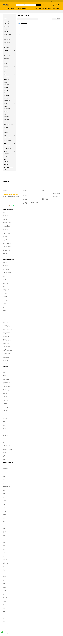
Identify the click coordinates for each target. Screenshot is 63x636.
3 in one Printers (5, 410)
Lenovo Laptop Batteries (7, 225)
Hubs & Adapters (7, 29)
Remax (4, 528)
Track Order (39, 1)
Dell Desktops (6, 63)
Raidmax (4, 601)
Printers (5, 129)
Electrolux (4, 611)
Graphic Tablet (6, 79)
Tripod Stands (6, 153)
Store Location (32, 1)
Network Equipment (7, 36)
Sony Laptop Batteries (6, 237)
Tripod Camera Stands (6, 330)
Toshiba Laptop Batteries (7, 233)
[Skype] (11, 205)
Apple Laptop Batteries (7, 222)
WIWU (5, 169)
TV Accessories (6, 156)
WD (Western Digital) (6, 486)
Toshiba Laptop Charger (7, 246)
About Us (39, 8)
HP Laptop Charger (6, 232)
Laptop (54, 190)
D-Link (4, 507)
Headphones (6, 87)
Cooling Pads (6, 23)
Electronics (6, 69)
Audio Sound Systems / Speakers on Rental (30, 202)
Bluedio (4, 570)
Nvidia (4, 524)
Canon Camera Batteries (7, 323)
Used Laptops (6, 164)
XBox (3, 612)
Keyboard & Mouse (7, 90)
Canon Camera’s (5, 322)
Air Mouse (4, 425)
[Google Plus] (6, 205)
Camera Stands (5, 361)
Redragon (4, 560)
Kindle (5, 92)
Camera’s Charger (5, 360)
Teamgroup (4, 590)
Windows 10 (5, 293)
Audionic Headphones (6, 269)
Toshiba (4, 504)
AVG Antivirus (5, 294)
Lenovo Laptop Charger (7, 230)
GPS (3, 443)
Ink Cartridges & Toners (6, 445)
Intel (3, 574)
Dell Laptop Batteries (6, 216)
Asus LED (4, 279)
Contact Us (50, 8)
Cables (4, 280)
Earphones (4, 404)
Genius (4, 546)
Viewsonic (4, 500)
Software (5, 143)
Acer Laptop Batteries (6, 226)
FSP (3, 605)
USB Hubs (6, 162)
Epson (4, 521)
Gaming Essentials (7, 76)
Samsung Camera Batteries (7, 349)
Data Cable (6, 61)
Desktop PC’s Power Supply (7, 399)
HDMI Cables (6, 84)
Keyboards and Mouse (6, 382)
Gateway (4, 576)
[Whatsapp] (13, 205)
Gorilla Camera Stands (6, 332)
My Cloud (4, 428)
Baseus (4, 553)
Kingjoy (4, 549)
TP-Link (5, 45)
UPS (5, 159)
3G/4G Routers (5, 435)
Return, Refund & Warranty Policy (54, 1)
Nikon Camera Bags (6, 336)
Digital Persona (5, 563)
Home (36, 8)
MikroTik (4, 600)
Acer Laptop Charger (6, 239)
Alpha (4, 583)
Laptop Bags (6, 95)
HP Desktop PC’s (5, 275)
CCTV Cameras (5, 467)
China (3, 479)
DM (3, 566)
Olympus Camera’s (6, 357)
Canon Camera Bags (6, 343)
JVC (3, 586)
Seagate (4, 501)
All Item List (6, 53)
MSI (3, 581)
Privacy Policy (45, 1)
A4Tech (4, 515)
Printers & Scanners (7, 130)
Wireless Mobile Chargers (8, 167)
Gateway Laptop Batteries (7, 254)
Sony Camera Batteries (6, 326)
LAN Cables (6, 93)
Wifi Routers (5, 396)
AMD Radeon (5, 597)
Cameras (4, 319)
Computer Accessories (56, 196)
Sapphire (4, 567)
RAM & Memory (6, 42)
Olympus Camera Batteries (7, 347)
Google (4, 562)
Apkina (4, 593)
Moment (4, 542)
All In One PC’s (5, 300)
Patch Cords (5, 413)
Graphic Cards (6, 77)
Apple (4, 490)
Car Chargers (6, 58)
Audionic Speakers (6, 379)
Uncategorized (6, 47)
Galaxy (4, 607)
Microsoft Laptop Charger (7, 243)
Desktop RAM (5, 282)
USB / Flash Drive (6, 383)
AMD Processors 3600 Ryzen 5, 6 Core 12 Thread (22, 33)
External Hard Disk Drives (7, 272)
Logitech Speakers (6, 414)
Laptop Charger (7, 98)
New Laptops (6, 37)
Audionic (4, 476)
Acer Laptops (5, 240)
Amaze (5, 18)
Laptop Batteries (5, 215)
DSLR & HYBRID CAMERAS (7, 318)
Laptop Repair (25, 196)
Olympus (4, 587)
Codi (3, 584)
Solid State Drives (7, 145)
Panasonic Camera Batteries (7, 329)
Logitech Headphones (6, 407)
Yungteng (4, 591)
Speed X (4, 529)
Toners (4, 453)
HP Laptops (5, 219)
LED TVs (5, 106)
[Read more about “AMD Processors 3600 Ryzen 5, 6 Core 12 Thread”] (22, 31)
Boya (3, 618)
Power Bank (6, 127)
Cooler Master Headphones (7, 304)
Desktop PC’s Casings (6, 273)
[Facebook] (3, 205)
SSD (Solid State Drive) (6, 265)
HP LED (4, 276)
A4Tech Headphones (6, 431)
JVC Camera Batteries (6, 346)
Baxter (4, 608)
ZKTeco (4, 548)
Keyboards (6, 31)
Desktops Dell (5, 268)
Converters (6, 60)
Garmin (4, 406)
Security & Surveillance (8, 140)
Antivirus (4, 287)
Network (5, 121)
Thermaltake (5, 536)
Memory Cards (5, 393)
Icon (3, 594)
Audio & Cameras (7, 55)
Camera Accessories (6, 354)
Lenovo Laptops (7, 108)
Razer (4, 580)
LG (3, 569)
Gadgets (5, 74)
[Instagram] (10, 205)
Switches (4, 459)
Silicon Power (5, 559)
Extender (5, 71)
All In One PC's (6, 52)
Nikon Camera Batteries (6, 325)
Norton (4, 535)
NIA (3, 556)
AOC (3, 532)
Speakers (5, 146)
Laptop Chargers (7, 100)
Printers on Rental (26, 199)
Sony (3, 491)
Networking (6, 122)
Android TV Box (5, 400)
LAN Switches (5, 418)
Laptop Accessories (7, 34)
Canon (4, 494)
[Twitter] (5, 205)
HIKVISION (4, 531)
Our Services (25, 195)
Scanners (5, 138)
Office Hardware (7, 39)
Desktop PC (6, 66)
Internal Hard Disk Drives (7, 386)
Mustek (4, 577)
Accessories (6, 50)
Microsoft (4, 511)
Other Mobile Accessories (8, 124)
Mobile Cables (6, 113)
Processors (6, 132)
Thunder (4, 621)
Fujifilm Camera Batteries (7, 333)
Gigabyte (4, 514)
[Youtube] (8, 205)
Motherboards (6, 119)
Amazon (4, 604)
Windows (4, 311)
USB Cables (6, 161)
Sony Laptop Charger (6, 250)
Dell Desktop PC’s (6, 289)
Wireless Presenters (6, 439)
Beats (4, 555)
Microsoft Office (5, 290)
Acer (3, 487)
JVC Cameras (5, 356)
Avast (4, 552)
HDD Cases (6, 82)
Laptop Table (5, 253)
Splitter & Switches (7, 148)
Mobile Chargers (7, 114)
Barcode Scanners (6, 422)
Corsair (4, 493)
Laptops (5, 103)
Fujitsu (4, 539)
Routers (4, 446)
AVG (3, 573)
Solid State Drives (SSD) (8, 44)
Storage (5, 151)
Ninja (3, 525)
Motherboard (5, 299)
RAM (5, 135)
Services (43, 8)
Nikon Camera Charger (6, 353)
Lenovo (4, 480)
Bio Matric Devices (6, 468)
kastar (4, 598)
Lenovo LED (5, 296)
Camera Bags (5, 363)
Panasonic (4, 522)
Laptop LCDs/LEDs (6, 229)
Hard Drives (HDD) (7, 26)
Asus (3, 483)
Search (38, 4)
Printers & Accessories (56, 197)
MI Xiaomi (4, 615)
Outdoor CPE (5, 436)
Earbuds (5, 68)
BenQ (4, 517)
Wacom (4, 619)
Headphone (6, 85)
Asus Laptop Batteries (6, 244)
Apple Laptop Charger (6, 247)
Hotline (47, 4)
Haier (3, 614)
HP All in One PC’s (6, 283)
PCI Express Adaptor (6, 429)
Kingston (4, 484)
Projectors (4, 369)
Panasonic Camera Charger (7, 350)
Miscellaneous (6, 111)
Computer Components (56, 193)
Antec (4, 545)
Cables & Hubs (6, 21)
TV (4, 154)
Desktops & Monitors (56, 192)
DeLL (3, 477)
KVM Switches (5, 442)
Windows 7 (4, 303)
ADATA (4, 497)
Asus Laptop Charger (6, 256)
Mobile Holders (6, 116)
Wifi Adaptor (5, 403)
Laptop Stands (6, 101)
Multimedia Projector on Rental (28, 200)
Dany (3, 503)
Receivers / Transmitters (8, 137)
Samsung (4, 508)
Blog (46, 8)
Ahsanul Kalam (5, 510)
